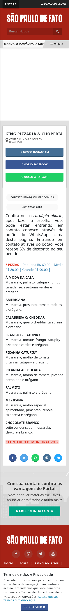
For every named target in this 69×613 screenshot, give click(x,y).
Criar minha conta (35, 511)
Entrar (11, 4)
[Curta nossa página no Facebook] (16, 554)
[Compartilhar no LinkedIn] (58, 458)
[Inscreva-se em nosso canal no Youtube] (53, 554)
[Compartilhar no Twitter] (24, 458)
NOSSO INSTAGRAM (35, 152)
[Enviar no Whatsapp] (35, 458)
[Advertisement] (34, 84)
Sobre (26, 563)
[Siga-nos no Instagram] (28, 554)
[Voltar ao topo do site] (63, 337)
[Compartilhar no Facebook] (13, 458)
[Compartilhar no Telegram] (47, 458)
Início (10, 563)
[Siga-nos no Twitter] (41, 554)
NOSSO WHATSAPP (35, 177)
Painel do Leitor (49, 563)
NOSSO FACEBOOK (35, 164)
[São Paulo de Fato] (34, 17)
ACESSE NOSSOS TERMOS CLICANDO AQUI (31, 598)
